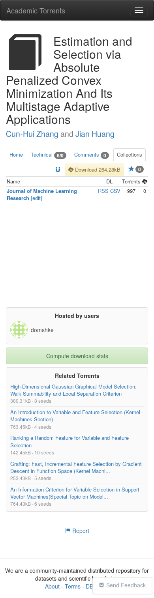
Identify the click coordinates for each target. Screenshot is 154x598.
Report (80, 530)
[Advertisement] (77, 258)
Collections (129, 154)
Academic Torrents (35, 10)
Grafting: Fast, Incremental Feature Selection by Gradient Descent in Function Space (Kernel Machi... (76, 467)
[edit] (36, 198)
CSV (115, 190)
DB (89, 586)
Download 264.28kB (96, 169)
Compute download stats (77, 356)
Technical (47, 155)
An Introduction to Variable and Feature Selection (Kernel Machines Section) (75, 415)
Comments (90, 155)
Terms (73, 586)
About (52, 586)
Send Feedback (126, 585)
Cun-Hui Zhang (32, 133)
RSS (103, 190)
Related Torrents (77, 375)
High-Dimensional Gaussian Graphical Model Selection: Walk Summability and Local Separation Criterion (73, 390)
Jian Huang (95, 133)
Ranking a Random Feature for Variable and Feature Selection (69, 441)
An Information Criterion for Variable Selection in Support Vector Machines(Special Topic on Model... (74, 493)
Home (16, 154)
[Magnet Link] (58, 169)
